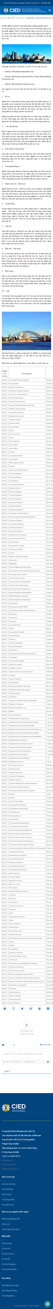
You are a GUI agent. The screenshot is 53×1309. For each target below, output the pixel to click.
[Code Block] (24, 1061)
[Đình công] (13, 1061)
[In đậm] (4, 1061)
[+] (33, 1061)
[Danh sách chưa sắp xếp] (19, 1061)
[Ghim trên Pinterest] (39, 1009)
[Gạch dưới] (10, 1061)
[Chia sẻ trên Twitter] (22, 1009)
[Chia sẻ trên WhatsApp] (5, 1009)
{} (31, 1061)
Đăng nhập (46, 1044)
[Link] (27, 1061)
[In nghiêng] (7, 1061)
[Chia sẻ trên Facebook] (13, 1009)
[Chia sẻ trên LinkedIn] (48, 1009)
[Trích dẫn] (21, 1061)
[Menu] (49, 10)
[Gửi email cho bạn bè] (31, 1009)
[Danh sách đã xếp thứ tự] (16, 1061)
